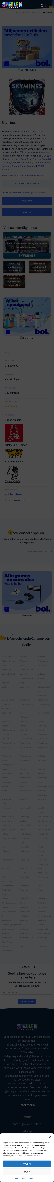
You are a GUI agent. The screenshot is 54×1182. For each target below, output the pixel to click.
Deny (27, 1171)
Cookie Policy (20, 1178)
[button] (49, 1137)
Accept (27, 1164)
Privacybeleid (32, 1178)
